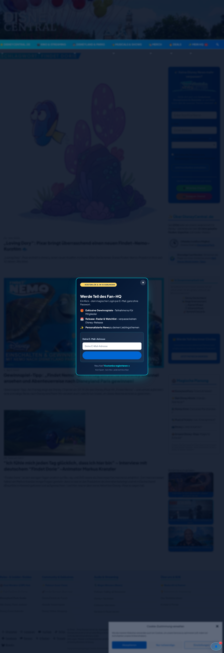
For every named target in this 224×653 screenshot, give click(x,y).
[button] (217, 626)
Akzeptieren (129, 645)
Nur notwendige (165, 645)
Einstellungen (202, 645)
